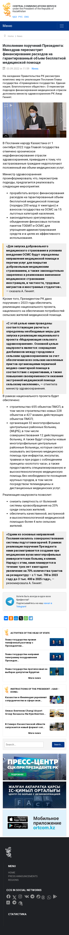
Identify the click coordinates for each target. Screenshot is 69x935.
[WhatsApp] (26, 618)
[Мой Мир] (16, 618)
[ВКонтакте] (6, 618)
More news (34, 677)
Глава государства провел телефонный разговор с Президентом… (20, 642)
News (35, 68)
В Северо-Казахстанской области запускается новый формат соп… (25, 726)
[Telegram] (31, 618)
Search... (58, 744)
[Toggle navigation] (61, 26)
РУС (20, 17)
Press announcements (23, 876)
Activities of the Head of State (30, 632)
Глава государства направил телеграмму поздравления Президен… (22, 657)
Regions (13, 880)
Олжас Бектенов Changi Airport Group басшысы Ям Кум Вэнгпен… (25, 712)
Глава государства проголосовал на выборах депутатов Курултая (26, 670)
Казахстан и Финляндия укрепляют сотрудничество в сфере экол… (26, 699)
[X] (21, 618)
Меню (7, 26)
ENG (26, 17)
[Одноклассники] (11, 618)
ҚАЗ (15, 17)
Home (11, 872)
